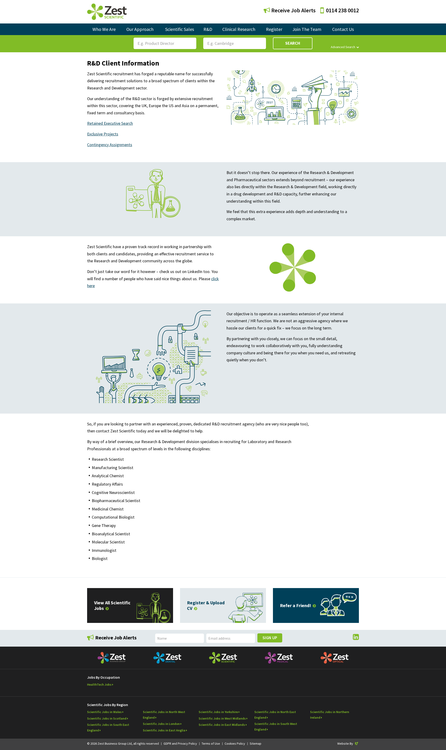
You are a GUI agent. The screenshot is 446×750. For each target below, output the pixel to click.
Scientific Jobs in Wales (104, 712)
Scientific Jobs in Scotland (106, 718)
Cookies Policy (235, 743)
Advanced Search (343, 47)
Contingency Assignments (109, 144)
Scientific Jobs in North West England (164, 715)
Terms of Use (211, 743)
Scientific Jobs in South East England (108, 727)
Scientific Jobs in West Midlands (222, 718)
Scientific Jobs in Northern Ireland (329, 715)
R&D (207, 29)
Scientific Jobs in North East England (275, 715)
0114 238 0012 (342, 10)
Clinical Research (238, 29)
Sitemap (255, 743)
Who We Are (104, 29)
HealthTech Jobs (99, 684)
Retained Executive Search (110, 123)
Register (274, 29)
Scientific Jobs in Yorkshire (218, 712)
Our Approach (140, 29)
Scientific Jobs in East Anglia (164, 730)
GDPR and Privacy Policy (180, 743)
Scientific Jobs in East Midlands (222, 725)
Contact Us (343, 29)
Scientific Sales (179, 29)
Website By (348, 743)
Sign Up (269, 637)
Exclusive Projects (102, 134)
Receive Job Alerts (293, 10)
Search (292, 43)
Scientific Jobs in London (161, 724)
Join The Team (306, 29)
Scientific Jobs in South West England (275, 726)
